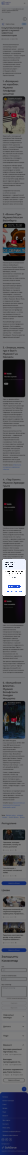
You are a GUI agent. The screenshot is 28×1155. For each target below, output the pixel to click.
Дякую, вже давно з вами (14, 591)
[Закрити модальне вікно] (23, 564)
